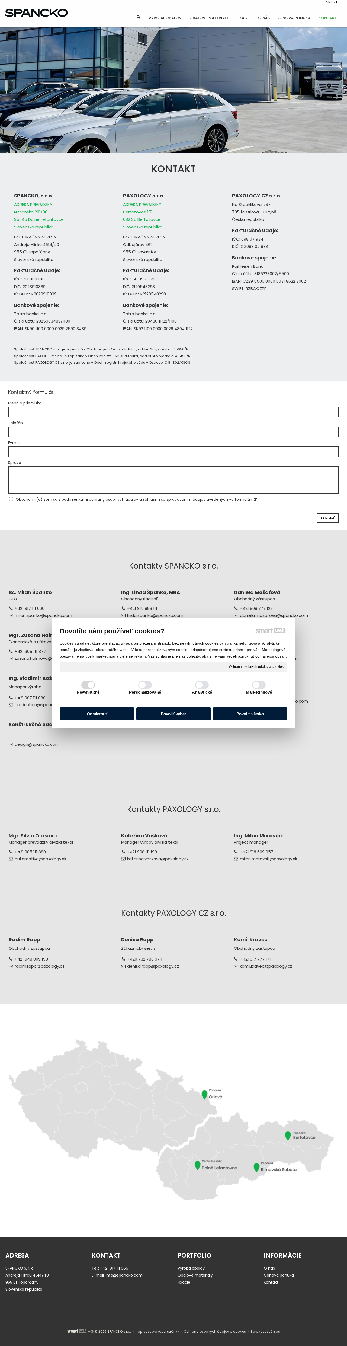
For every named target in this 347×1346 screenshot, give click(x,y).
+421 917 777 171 (255, 959)
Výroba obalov (191, 1268)
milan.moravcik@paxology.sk (268, 859)
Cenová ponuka (279, 1275)
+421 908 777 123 (256, 608)
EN (333, 2)
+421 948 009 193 (31, 959)
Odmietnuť (97, 714)
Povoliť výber (173, 714)
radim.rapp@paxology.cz (40, 966)
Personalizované (145, 692)
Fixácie (184, 1282)
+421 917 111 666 (29, 608)
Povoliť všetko (250, 714)
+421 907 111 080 (30, 698)
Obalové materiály (195, 1275)
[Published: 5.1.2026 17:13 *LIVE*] (90, 1331)
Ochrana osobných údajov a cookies (256, 667)
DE (339, 2)
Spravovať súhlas (265, 1331)
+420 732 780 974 (144, 959)
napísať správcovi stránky (157, 1331)
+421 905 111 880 (30, 852)
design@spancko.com (37, 744)
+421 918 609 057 (256, 852)
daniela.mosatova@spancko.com (274, 615)
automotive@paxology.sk (40, 859)
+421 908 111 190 (142, 852)
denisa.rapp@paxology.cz (153, 966)
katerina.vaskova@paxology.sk (157, 859)
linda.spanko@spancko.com (155, 615)
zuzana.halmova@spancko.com (47, 658)
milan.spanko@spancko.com (43, 615)
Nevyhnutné (88, 692)
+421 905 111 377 (30, 651)
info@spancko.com (124, 1275)
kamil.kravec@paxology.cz (266, 966)
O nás (269, 1268)
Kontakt (271, 1282)
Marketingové (259, 692)
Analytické (202, 692)
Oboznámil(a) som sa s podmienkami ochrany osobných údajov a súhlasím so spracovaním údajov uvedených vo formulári (134, 499)
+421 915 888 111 (142, 608)
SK (328, 2)
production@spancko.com (41, 704)
